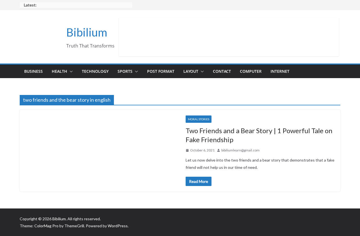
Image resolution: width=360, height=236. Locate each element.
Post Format (160, 71)
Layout (190, 71)
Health (59, 71)
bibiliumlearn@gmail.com (240, 150)
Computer (251, 71)
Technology (95, 71)
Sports (125, 71)
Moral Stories (198, 119)
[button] (70, 71)
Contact (222, 71)
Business (33, 71)
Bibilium (86, 32)
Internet (280, 71)
